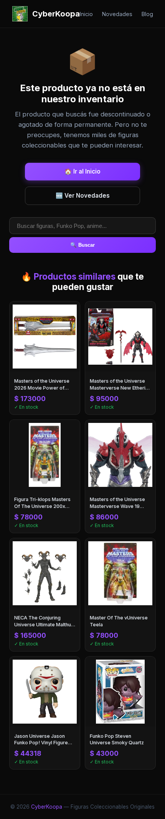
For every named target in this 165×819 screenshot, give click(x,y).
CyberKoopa (46, 807)
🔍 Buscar (82, 245)
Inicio (86, 14)
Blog (147, 14)
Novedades (117, 14)
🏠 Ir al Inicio (82, 171)
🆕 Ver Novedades (83, 195)
